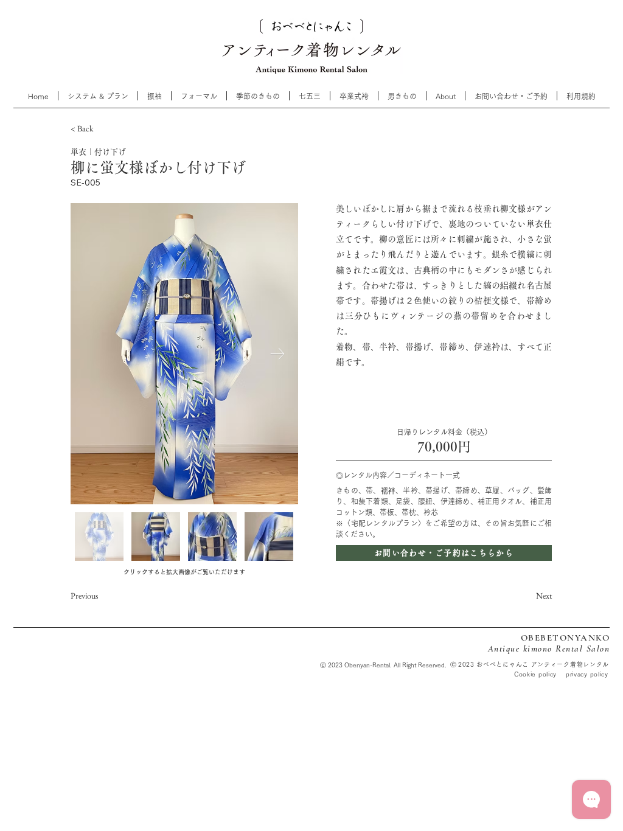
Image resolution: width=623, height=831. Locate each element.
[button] (310, 95)
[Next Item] (277, 354)
